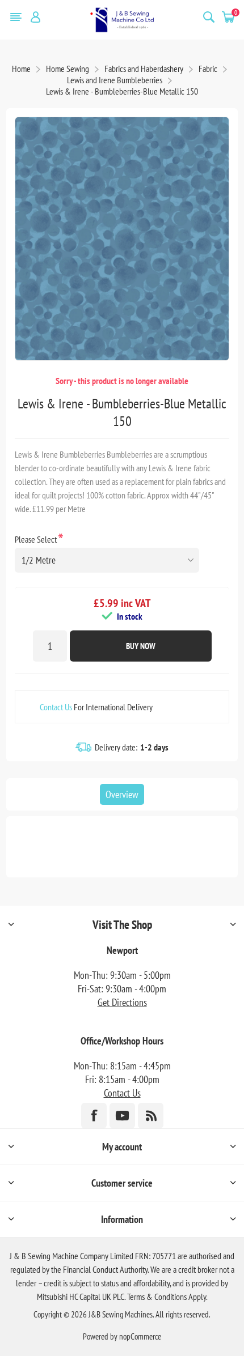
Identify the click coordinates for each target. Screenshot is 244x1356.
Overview (122, 794)
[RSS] (150, 1115)
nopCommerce (140, 1336)
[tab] (122, 794)
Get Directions (122, 1002)
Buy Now (140, 646)
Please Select (36, 539)
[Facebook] (94, 1115)
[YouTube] (122, 1115)
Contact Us (56, 707)
